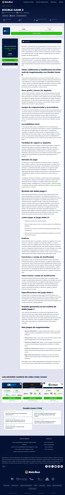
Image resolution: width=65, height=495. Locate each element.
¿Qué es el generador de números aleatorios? (24, 451)
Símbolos (24, 444)
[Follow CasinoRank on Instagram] (49, 466)
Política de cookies (27, 493)
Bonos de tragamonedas (42, 2)
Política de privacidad (48, 444)
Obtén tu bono (36, 33)
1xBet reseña (12, 400)
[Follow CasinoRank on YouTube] (55, 466)
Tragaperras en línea (28, 2)
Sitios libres (53, 2)
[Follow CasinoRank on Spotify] (58, 466)
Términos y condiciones (13, 493)
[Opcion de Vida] (21, 479)
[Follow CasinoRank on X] (52, 466)
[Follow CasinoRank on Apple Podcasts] (61, 466)
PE (3, 466)
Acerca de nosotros (48, 442)
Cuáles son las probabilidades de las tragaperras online (24, 447)
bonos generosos (26, 100)
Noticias (61, 2)
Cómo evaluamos (48, 447)
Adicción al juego (40, 493)
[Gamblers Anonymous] (47, 479)
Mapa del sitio (53, 493)
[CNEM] (31, 479)
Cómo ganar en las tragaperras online (24, 449)
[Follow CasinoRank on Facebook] (46, 466)
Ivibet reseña (53, 400)
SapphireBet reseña (32, 400)
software (47, 316)
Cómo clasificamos (48, 449)
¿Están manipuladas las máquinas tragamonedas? (24, 442)
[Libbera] (39, 479)
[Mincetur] (12, 479)
